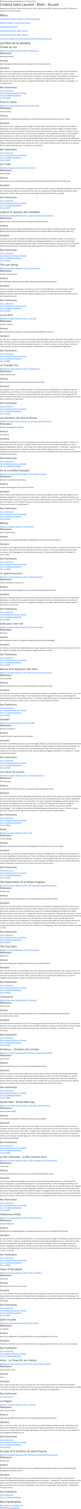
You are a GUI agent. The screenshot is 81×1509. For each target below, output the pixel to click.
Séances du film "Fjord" (24, 833)
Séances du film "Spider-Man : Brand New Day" (32, 1105)
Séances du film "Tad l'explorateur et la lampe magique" (36, 885)
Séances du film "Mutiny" (24, 527)
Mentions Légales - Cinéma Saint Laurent (15, 23)
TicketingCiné (30, 1)
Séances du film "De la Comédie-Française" (31, 474)
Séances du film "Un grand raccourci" (29, 577)
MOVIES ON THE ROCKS (9, 27)
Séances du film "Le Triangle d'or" (27, 369)
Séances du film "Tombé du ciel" (27, 51)
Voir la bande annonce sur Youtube (13, 93)
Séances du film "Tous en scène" (27, 106)
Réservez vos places (7, 51)
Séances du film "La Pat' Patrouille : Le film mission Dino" (36, 1160)
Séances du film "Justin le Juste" (27, 1323)
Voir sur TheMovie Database (10, 95)
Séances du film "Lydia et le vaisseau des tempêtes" (34, 216)
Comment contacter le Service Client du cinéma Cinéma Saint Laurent (26, 39)
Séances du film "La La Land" (26, 318)
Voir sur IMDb (5, 98)
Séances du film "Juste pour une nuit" (29, 627)
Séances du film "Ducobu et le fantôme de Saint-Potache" (36, 1455)
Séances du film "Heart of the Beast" (28, 1273)
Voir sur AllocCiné (6, 91)
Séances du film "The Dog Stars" (27, 950)
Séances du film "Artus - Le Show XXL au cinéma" (33, 1364)
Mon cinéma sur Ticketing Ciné (11, 1505)
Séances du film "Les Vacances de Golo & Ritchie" (33, 421)
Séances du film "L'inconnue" (26, 1000)
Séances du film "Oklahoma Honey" (28, 1218)
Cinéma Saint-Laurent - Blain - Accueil (14, 31)
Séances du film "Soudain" (25, 723)
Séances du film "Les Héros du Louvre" (29, 775)
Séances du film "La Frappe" (25, 1405)
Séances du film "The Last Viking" (27, 268)
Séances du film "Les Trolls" (25, 168)
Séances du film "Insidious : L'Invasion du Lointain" (34, 1053)
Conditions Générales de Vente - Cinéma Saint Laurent (20, 19)
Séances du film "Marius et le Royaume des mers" (33, 673)
